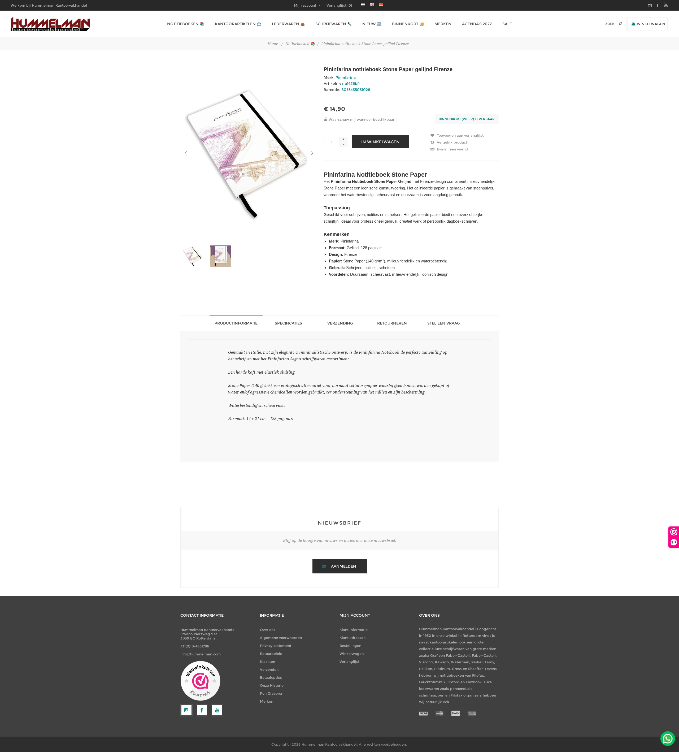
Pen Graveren (271, 693)
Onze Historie (272, 685)
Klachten (267, 661)
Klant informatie (354, 630)
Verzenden (269, 669)
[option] (194, 256)
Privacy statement (275, 645)
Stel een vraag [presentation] (443, 323)
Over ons (267, 630)
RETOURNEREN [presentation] (392, 323)
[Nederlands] (363, 4)
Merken (266, 701)
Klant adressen (352, 638)
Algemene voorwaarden (281, 638)
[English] (372, 4)
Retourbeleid (271, 653)
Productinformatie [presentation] (236, 323)
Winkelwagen (352, 653)
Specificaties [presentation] (288, 323)
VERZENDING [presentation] (340, 323)
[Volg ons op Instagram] (186, 710)
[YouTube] (217, 710)
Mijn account (305, 5)
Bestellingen (350, 645)
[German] (381, 4)
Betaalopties (271, 677)
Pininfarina (346, 77)
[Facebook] (202, 710)
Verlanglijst (349, 661)
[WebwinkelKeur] (200, 681)
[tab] (236, 323)
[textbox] (602, 23)
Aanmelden (343, 566)
